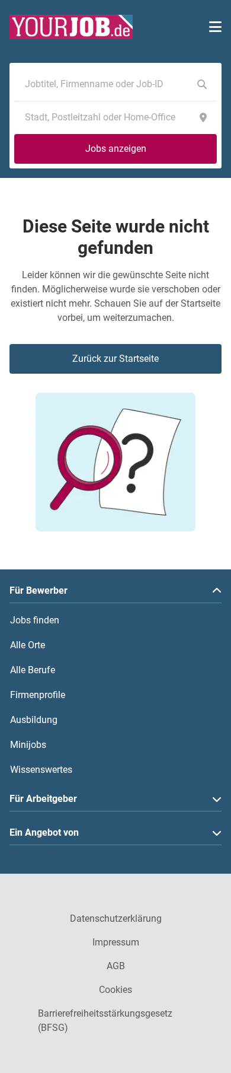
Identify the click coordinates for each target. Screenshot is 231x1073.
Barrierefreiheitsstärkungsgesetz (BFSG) (105, 1020)
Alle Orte (27, 645)
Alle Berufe (32, 670)
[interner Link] (71, 27)
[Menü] (215, 27)
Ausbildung (33, 719)
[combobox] (103, 84)
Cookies (115, 989)
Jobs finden (34, 620)
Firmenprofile (37, 695)
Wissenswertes (41, 769)
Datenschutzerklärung (116, 918)
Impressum (115, 942)
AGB (116, 966)
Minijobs (28, 744)
